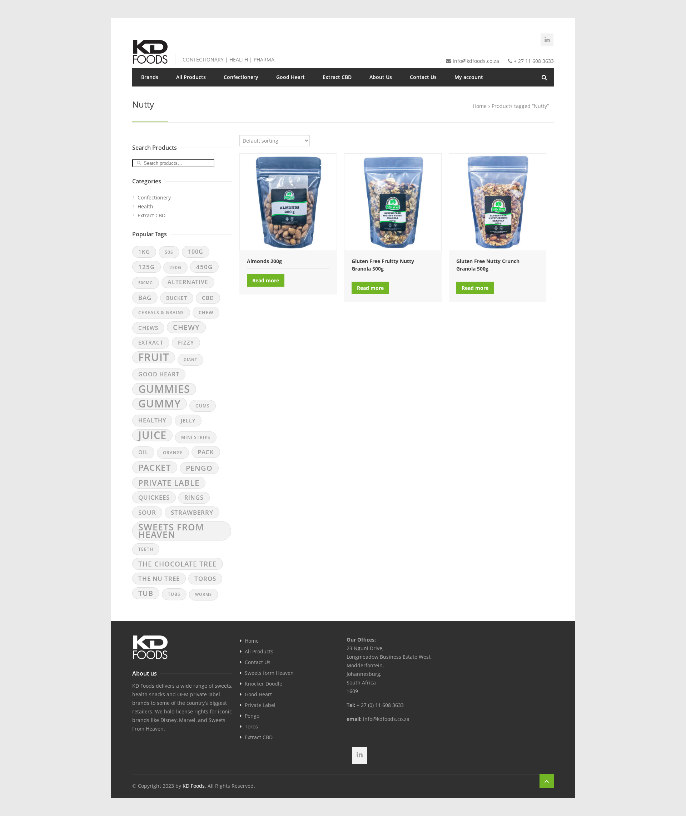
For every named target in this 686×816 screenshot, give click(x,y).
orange (173, 452)
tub (145, 593)
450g (204, 267)
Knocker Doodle (263, 683)
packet (154, 467)
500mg (145, 282)
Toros (251, 726)
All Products (191, 77)
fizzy (186, 342)
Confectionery (154, 197)
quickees (154, 497)
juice (152, 435)
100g (195, 252)
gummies (164, 389)
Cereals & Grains (161, 313)
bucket (176, 298)
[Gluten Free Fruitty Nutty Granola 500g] (393, 202)
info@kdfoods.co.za (476, 61)
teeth (145, 549)
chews (148, 327)
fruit (153, 357)
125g (146, 266)
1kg (144, 251)
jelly (188, 420)
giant (190, 359)
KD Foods (194, 785)
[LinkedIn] (547, 39)
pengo (199, 468)
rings (194, 497)
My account (468, 77)
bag (144, 297)
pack (206, 451)
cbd (208, 297)
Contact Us (423, 77)
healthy (152, 420)
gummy (159, 404)
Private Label (260, 705)
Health (145, 206)
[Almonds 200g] (288, 202)
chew (206, 312)
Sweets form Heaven (269, 672)
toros (205, 578)
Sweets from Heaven (171, 530)
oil (143, 452)
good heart (158, 374)
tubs (174, 594)
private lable (168, 483)
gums (202, 406)
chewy (186, 327)
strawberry (192, 512)
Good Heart (290, 77)
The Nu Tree (159, 578)
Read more (265, 280)
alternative (188, 282)
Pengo (252, 715)
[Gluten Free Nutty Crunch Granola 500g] (497, 202)
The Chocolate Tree (177, 563)
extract (150, 342)
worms (203, 594)
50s (169, 252)
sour (147, 512)
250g (175, 267)
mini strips (195, 437)
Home (252, 640)
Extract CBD (337, 77)
